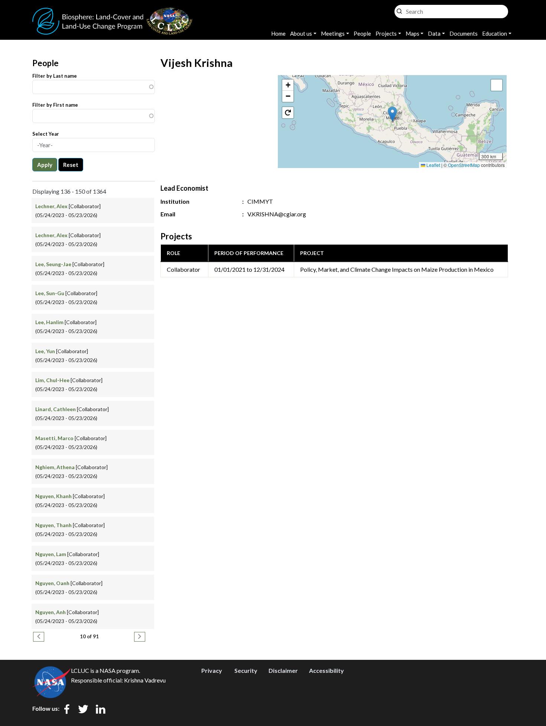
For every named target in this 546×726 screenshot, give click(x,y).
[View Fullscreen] (496, 85)
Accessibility (326, 670)
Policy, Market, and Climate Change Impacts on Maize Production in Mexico (397, 269)
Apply (44, 164)
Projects (386, 33)
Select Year (45, 134)
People (362, 33)
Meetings (333, 33)
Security (245, 670)
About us (301, 33)
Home (278, 33)
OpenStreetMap (464, 165)
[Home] (112, 12)
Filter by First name (55, 105)
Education (494, 33)
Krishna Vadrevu (145, 680)
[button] (392, 114)
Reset (70, 164)
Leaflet (432, 165)
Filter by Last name (54, 76)
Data (434, 33)
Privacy (211, 670)
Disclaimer (283, 670)
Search (399, 9)
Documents (463, 33)
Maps (412, 33)
